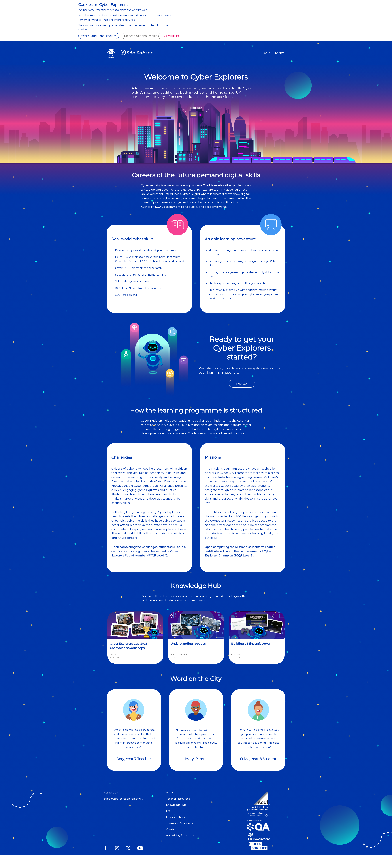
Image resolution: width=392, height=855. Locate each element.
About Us (172, 792)
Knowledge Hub (176, 804)
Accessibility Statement (180, 835)
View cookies (171, 35)
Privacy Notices (175, 817)
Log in (266, 53)
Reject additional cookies (141, 36)
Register (280, 53)
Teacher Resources (178, 798)
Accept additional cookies (99, 36)
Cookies (170, 829)
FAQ (168, 811)
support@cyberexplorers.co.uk (123, 798)
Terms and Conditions (179, 823)
